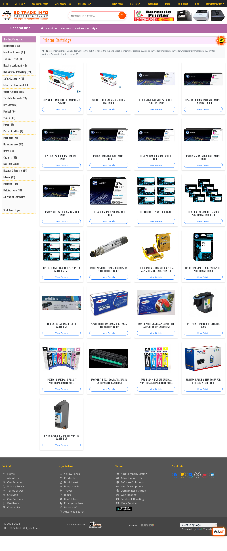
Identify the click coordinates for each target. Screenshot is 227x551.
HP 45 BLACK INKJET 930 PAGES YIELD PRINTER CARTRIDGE (203, 269)
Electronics (67, 28)
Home (5, 3)
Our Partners (15, 499)
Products (134, 3)
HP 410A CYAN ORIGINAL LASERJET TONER (61, 157)
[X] (197, 475)
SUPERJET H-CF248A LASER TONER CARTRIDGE (108, 102)
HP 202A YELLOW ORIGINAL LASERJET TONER (61, 213)
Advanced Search (73, 511)
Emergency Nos (73, 503)
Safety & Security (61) (13, 78)
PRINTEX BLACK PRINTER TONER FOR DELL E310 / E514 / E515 (203, 381)
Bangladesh (152, 3)
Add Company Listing (133, 474)
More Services (129, 503)
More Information (214, 3)
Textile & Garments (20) (15, 98)
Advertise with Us (131, 478)
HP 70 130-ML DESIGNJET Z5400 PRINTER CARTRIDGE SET (203, 213)
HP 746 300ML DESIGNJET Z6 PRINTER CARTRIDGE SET (61, 269)
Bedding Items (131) (12, 190)
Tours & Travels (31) (12, 59)
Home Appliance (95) (13, 144)
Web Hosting (128, 495)
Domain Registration (133, 490)
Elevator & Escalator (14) (15, 170)
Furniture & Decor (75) (14, 52)
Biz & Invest (182, 3)
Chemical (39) (10, 157)
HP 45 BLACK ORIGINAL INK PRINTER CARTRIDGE (61, 437)
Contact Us (13, 507)
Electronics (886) (11, 46)
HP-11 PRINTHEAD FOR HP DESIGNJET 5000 (203, 325)
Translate (209, 529)
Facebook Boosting (132, 499)
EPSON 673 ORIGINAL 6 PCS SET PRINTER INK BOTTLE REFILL (61, 381)
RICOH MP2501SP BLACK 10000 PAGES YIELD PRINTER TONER (108, 269)
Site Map (12, 495)
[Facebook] (175, 475)
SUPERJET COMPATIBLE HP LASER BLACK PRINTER (61, 102)
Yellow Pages (117, 3)
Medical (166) (9, 111)
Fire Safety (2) (10, 105)
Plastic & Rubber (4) (13, 131)
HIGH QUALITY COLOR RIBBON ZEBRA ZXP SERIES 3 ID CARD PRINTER (156, 269)
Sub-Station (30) (11, 164)
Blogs (67, 495)
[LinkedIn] (190, 475)
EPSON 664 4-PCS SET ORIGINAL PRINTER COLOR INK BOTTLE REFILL (156, 381)
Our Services (84, 3)
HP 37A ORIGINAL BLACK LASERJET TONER (109, 213)
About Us (19, 3)
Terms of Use (15, 490)
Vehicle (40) (9, 118)
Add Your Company (40, 3)
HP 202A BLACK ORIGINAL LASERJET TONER (109, 157)
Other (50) (8, 151)
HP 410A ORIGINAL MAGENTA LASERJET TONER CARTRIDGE (203, 102)
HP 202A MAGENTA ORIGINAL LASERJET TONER (203, 157)
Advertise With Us (63, 3)
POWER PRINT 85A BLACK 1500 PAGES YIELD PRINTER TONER (109, 325)
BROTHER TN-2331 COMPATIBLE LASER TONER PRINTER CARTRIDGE (109, 381)
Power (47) (8, 124)
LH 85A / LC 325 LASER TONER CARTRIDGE (61, 325)
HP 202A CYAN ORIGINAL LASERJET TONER (156, 157)
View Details (61, 109)
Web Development (131, 486)
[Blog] (183, 475)
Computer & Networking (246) (17, 72)
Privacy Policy (15, 486)
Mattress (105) (10, 184)
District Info (70, 507)
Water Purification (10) (14, 92)
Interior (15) (9, 177)
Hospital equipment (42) (15, 65)
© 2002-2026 (12, 523)
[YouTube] (205, 475)
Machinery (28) (10, 138)
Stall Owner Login (11, 210)
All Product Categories (14, 197)
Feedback (13, 503)
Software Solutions (132, 482)
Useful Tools (71, 499)
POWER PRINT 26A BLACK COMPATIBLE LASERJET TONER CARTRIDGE (156, 325)
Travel (167, 3)
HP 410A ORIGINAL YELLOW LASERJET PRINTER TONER (156, 102)
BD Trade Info (12, 528)
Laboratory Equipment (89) (15, 85)
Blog (197, 3)
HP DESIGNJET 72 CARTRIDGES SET (156, 211)
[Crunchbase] (212, 475)
